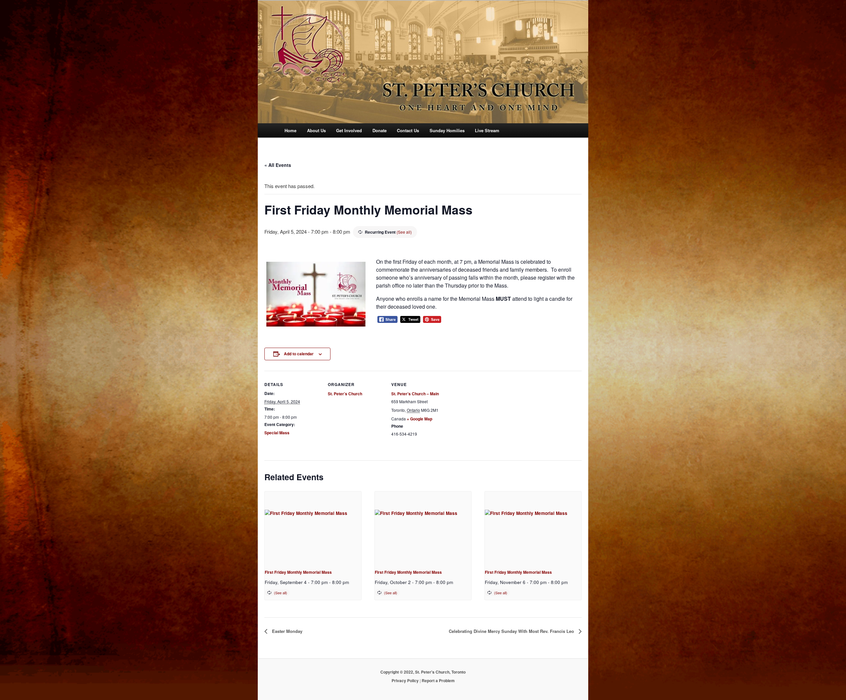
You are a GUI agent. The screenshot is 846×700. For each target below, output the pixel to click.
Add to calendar (299, 354)
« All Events (277, 165)
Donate (379, 130)
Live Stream (487, 130)
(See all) (404, 232)
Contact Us (408, 130)
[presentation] (313, 527)
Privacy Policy (405, 680)
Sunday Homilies (447, 130)
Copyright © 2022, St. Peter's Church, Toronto (423, 672)
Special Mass (276, 433)
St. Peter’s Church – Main (415, 394)
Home (290, 130)
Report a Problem (438, 680)
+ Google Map (419, 419)
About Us (316, 130)
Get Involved (349, 130)
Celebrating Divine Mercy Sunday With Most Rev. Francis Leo (512, 631)
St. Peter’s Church (345, 394)
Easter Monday (286, 631)
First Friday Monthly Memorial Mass (298, 572)
